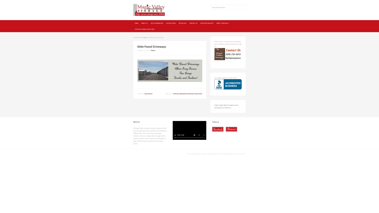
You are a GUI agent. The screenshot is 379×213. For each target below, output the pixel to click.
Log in (243, 154)
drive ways (190, 93)
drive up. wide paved (180, 93)
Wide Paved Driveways (151, 46)
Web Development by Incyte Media (220, 154)
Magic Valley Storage (149, 10)
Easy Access (148, 93)
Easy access (198, 93)
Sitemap (237, 154)
